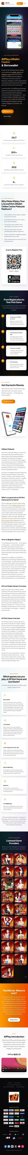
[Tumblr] (15, 1146)
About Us (10, 1082)
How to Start (7, 116)
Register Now (7, 111)
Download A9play (20, 1086)
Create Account (8, 401)
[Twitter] (9, 1146)
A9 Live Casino (5, 520)
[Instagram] (22, 1146)
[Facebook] (5, 1146)
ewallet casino (16, 72)
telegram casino (6, 74)
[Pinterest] (12, 1146)
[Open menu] (25, 3)
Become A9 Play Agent (9, 1086)
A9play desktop (17, 505)
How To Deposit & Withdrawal (14, 1084)
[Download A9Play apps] (14, 279)
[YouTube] (19, 1146)
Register (20, 3)
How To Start (17, 1082)
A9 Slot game (14, 520)
